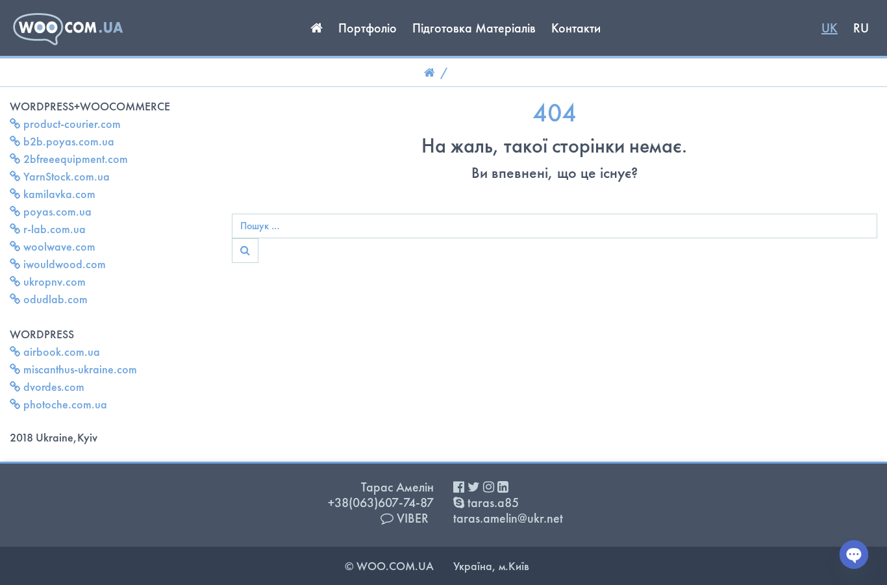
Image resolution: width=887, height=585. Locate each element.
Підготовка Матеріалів (474, 27)
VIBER (411, 518)
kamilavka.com (58, 193)
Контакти (576, 27)
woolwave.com (58, 246)
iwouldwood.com (63, 263)
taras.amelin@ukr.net (508, 518)
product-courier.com (71, 123)
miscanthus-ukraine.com (79, 369)
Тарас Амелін (397, 487)
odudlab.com (54, 299)
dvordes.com (52, 386)
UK (829, 27)
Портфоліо (367, 27)
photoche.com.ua (64, 404)
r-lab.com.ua (53, 228)
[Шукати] (245, 250)
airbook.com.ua (60, 351)
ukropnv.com (53, 281)
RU (861, 27)
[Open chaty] (854, 554)
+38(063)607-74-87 (381, 502)
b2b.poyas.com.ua (67, 141)
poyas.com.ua (56, 211)
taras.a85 (491, 502)
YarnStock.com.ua (65, 176)
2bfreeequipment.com (74, 158)
